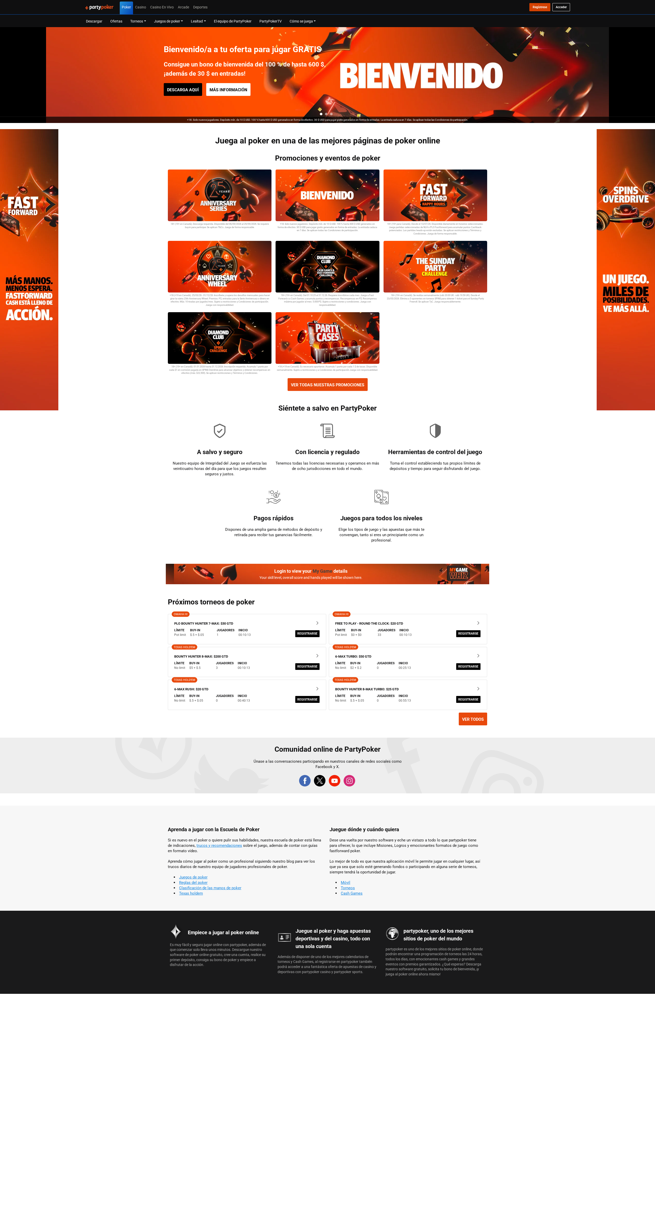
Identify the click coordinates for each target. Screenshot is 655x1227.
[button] (321, 114)
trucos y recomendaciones (219, 845)
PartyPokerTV (270, 21)
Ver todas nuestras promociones (327, 384)
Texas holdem (191, 893)
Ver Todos (473, 719)
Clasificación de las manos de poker (210, 887)
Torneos (348, 887)
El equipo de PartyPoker (233, 21)
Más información (228, 89)
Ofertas (116, 21)
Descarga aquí (183, 89)
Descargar (94, 21)
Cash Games (352, 893)
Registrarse (307, 633)
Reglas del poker (193, 882)
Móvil (345, 882)
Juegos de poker (193, 877)
